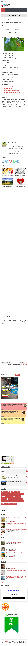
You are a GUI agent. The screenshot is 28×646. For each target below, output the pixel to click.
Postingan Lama (23, 362)
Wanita (9, 503)
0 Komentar (13, 521)
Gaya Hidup (21, 494)
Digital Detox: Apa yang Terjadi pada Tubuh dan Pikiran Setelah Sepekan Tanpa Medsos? (11, 405)
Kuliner (16, 498)
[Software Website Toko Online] (7, 463)
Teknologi (4, 503)
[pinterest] (10, 161)
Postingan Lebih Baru (6, 362)
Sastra (21, 501)
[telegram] (17, 161)
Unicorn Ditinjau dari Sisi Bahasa (11, 90)
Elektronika (4, 494)
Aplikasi (3, 491)
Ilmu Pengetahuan (11, 496)
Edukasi (17, 491)
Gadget (15, 494)
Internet (18, 496)
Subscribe (14, 598)
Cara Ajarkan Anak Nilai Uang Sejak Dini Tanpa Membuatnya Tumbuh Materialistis (9, 412)
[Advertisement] (14, 124)
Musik (21, 498)
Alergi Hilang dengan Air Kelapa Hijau (15, 475)
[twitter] (6, 161)
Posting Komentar (15, 29)
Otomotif (4, 501)
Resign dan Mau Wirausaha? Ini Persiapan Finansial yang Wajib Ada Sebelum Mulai (10, 419)
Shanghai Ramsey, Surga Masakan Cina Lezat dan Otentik (16, 529)
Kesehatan (10, 498)
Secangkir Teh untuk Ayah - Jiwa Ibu (12, 92)
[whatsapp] (14, 161)
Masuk (19, 643)
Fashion (10, 494)
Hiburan (3, 496)
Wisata (14, 503)
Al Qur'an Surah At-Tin (11, 470)
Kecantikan (4, 498)
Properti (16, 501)
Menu (3, 10)
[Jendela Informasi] (5, 5)
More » (2, 534)
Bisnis (13, 491)
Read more (7, 409)
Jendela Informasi (8, 641)
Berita (8, 491)
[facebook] (3, 161)
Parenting (10, 501)
